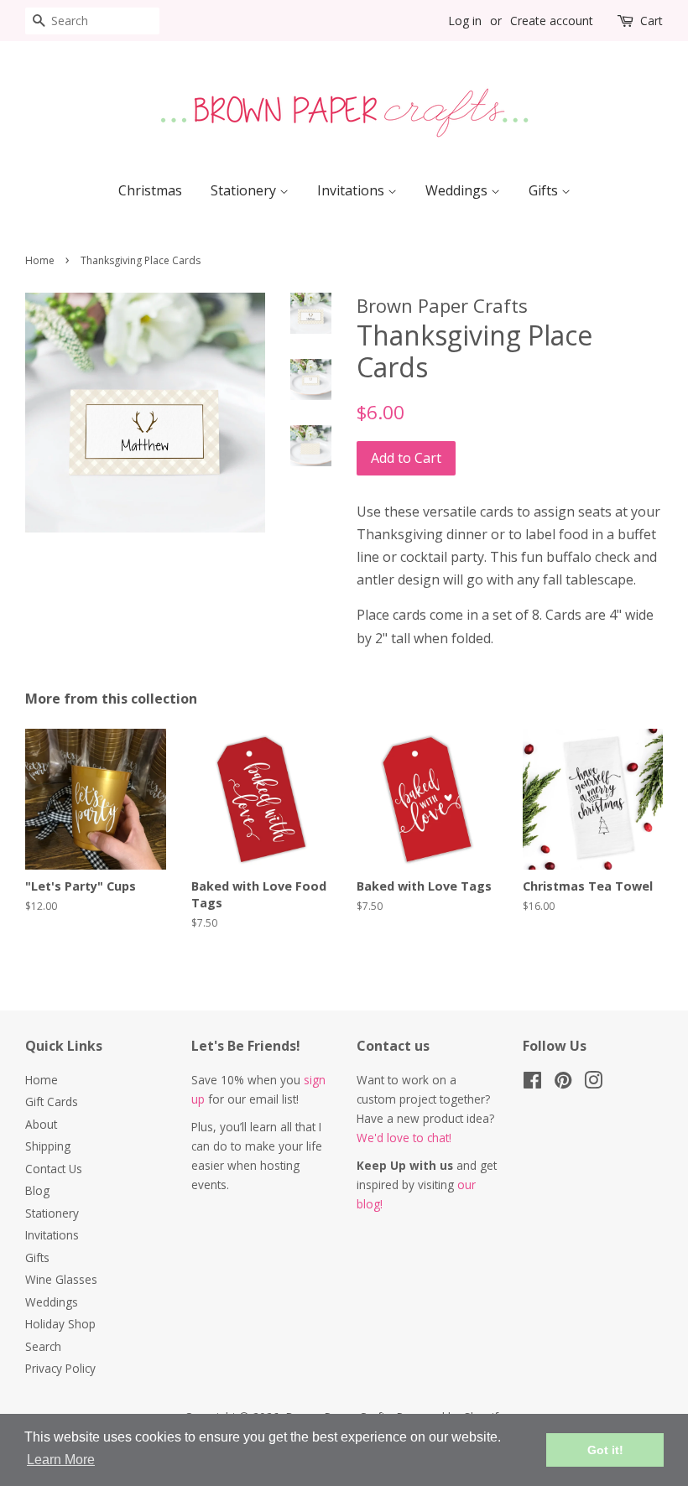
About (41, 1124)
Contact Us (53, 1169)
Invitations (352, 190)
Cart (651, 21)
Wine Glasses (61, 1279)
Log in (465, 21)
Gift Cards (51, 1101)
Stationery (245, 190)
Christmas (150, 190)
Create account (551, 21)
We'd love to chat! (404, 1138)
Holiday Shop (60, 1324)
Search (43, 1346)
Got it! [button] (605, 1450)
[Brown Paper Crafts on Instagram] (593, 1083)
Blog (37, 1190)
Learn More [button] (61, 1459)
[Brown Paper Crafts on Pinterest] (563, 1083)
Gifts (545, 190)
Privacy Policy (60, 1368)
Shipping (47, 1146)
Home (40, 260)
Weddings (458, 190)
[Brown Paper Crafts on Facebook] (532, 1083)
